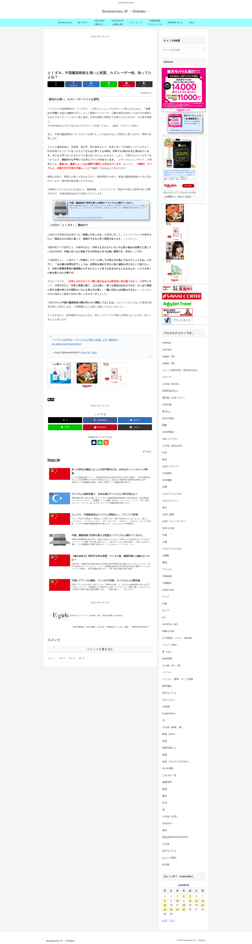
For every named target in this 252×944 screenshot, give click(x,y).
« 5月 (164, 920)
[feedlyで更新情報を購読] (100, 442)
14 (202, 900)
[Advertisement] (100, 52)
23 (171, 909)
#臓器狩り (113, 340)
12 (190, 900)
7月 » (172, 920)
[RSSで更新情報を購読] (106, 442)
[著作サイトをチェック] (94, 442)
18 (183, 905)
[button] (144, 84)
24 (177, 909)
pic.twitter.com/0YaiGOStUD (66, 344)
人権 (52, 399)
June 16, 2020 (89, 352)
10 (177, 900)
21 (202, 905)
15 (165, 905)
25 (183, 909)
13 (196, 900)
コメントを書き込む (100, 649)
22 (165, 909)
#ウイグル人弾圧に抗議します (91, 340)
